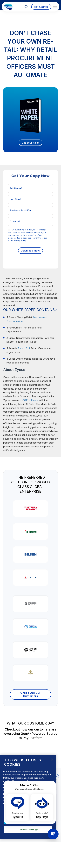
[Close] (52, 759)
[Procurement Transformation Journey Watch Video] (30, 673)
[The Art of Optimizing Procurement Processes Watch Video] (30, 627)
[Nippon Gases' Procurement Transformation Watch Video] (30, 650)
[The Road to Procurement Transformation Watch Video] (30, 604)
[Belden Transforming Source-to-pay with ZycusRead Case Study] (30, 554)
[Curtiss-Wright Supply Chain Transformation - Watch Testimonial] (30, 508)
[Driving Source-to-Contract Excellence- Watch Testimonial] (30, 531)
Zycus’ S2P (24, 348)
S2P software (30, 400)
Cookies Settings (28, 829)
